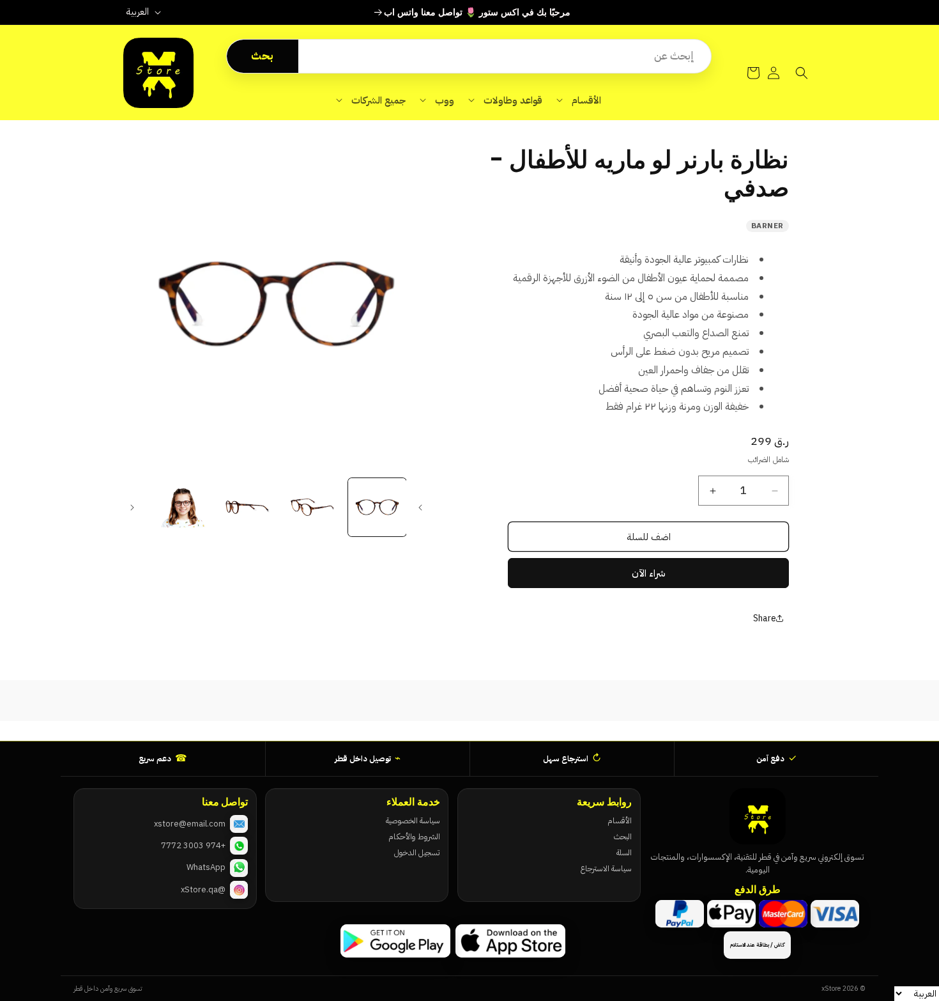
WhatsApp (206, 867)
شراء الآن (649, 573)
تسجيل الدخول (416, 852)
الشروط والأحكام (413, 836)
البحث (623, 836)
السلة (624, 852)
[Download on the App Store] (510, 941)
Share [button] (764, 618)
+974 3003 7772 (193, 845)
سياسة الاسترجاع (606, 868)
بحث (262, 56)
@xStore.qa (203, 889)
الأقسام (619, 820)
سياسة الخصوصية (412, 820)
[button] (578, 100)
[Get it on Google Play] (395, 941)
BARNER (767, 225)
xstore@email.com (189, 824)
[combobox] (504, 56)
